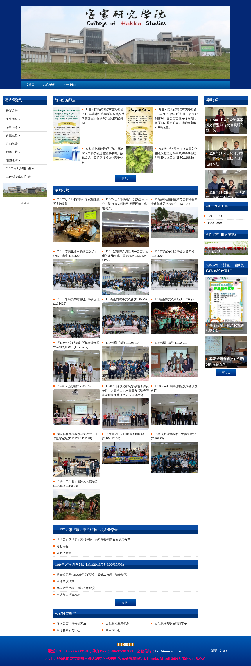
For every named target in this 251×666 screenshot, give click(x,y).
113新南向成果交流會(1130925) (126, 299)
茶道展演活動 (65, 581)
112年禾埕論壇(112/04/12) (171, 342)
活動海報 (63, 546)
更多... (125, 178)
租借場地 (215, 251)
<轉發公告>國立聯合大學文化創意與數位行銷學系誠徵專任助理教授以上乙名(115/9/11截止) (176, 153)
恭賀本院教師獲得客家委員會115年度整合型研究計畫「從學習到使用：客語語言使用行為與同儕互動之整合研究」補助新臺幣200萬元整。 (176, 118)
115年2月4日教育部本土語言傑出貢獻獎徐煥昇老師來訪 (225, 126)
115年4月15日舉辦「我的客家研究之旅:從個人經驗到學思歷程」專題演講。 (125, 204)
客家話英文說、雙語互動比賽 (76, 588)
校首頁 (30, 84)
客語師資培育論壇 (68, 594)
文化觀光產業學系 (117, 623)
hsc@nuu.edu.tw (168, 651)
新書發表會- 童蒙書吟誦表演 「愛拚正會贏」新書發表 (92, 574)
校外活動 (70, 84)
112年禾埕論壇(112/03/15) (74, 386)
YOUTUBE (214, 222)
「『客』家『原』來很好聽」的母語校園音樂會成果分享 (93, 539)
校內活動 (49, 84)
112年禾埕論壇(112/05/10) (122, 342)
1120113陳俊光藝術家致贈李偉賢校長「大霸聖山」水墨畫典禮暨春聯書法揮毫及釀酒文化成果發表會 (125, 391)
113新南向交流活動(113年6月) (174, 299)
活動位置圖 (64, 553)
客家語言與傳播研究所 (71, 623)
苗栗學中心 (113, 630)
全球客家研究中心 (68, 630)
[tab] (22, 203)
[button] (25, 111)
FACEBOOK (215, 216)
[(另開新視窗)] (226, 248)
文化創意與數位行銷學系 (171, 623)
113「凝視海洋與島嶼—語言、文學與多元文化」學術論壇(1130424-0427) (125, 256)
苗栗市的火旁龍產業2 (226, 365)
